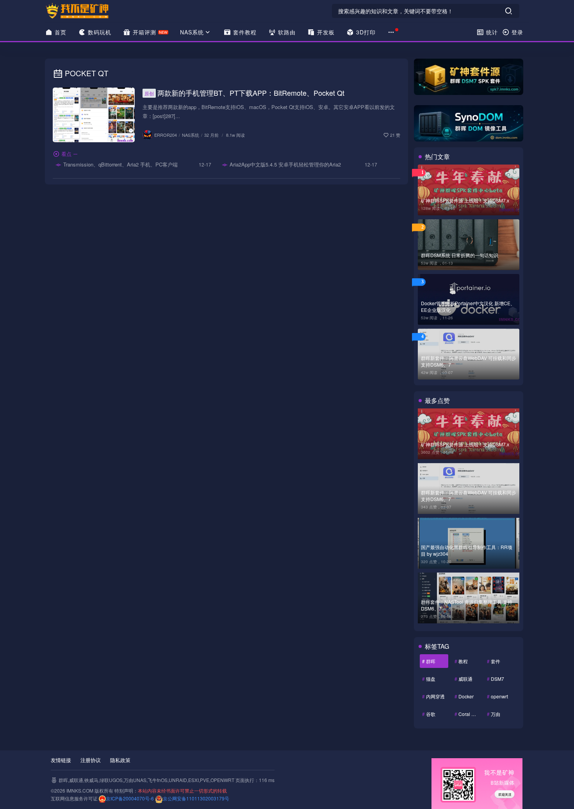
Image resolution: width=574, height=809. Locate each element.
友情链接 (61, 760)
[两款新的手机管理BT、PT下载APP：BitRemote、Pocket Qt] (94, 115)
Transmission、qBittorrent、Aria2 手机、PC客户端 (120, 164)
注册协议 (90, 760)
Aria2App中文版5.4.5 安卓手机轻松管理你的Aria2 (284, 164)
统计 (491, 32)
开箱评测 (143, 32)
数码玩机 (98, 32)
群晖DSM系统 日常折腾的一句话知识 (459, 255)
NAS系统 (192, 32)
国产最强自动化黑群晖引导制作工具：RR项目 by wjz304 (466, 550)
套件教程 (244, 32)
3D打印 (365, 32)
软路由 (286, 32)
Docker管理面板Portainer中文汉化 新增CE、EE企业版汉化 (468, 306)
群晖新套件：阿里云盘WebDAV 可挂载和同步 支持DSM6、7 (468, 361)
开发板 (325, 32)
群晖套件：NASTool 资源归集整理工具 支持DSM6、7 (466, 605)
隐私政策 (120, 760)
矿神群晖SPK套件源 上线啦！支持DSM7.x (465, 200)
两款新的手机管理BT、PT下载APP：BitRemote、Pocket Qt (244, 93)
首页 (59, 32)
